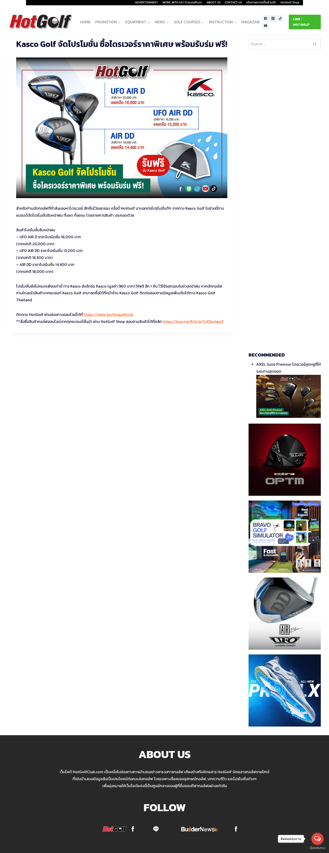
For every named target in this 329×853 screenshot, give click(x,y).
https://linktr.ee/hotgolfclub (108, 314)
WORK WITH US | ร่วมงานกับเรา (182, 2)
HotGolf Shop (290, 2)
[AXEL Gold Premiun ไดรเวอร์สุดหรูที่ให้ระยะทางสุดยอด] (288, 396)
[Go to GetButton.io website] (317, 848)
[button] (119, 22)
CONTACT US (233, 2)
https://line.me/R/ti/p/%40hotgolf (193, 321)
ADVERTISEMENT (146, 2)
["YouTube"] (266, 26)
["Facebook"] (266, 18)
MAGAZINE (250, 22)
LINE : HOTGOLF (301, 22)
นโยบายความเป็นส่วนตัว (261, 2)
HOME (85, 22)
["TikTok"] (280, 18)
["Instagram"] (273, 18)
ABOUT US (213, 2)
